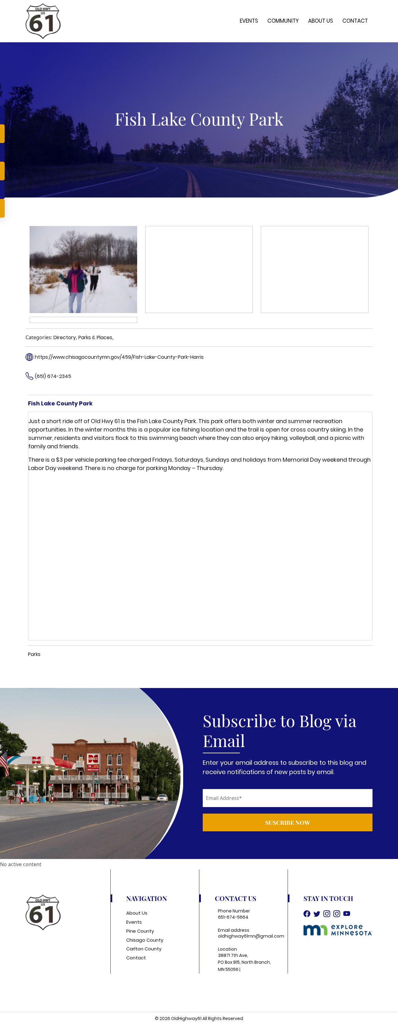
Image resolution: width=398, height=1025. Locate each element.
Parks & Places (95, 337)
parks (34, 654)
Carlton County (143, 948)
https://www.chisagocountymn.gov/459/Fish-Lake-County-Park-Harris (119, 357)
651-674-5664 (233, 917)
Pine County (140, 931)
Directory (64, 337)
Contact (355, 21)
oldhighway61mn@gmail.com (251, 936)
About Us (320, 21)
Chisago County (144, 940)
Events (249, 21)
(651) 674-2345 (53, 376)
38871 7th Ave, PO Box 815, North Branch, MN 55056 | (244, 962)
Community (283, 21)
